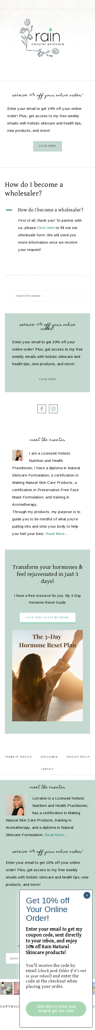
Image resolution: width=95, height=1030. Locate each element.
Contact (47, 769)
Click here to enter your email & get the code (56, 1008)
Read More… (57, 534)
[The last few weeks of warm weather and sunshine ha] (6, 988)
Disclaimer (49, 756)
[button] (47, 210)
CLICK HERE (47, 145)
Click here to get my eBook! (47, 617)
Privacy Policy (78, 756)
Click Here (46, 228)
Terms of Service (18, 756)
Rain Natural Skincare (47, 38)
